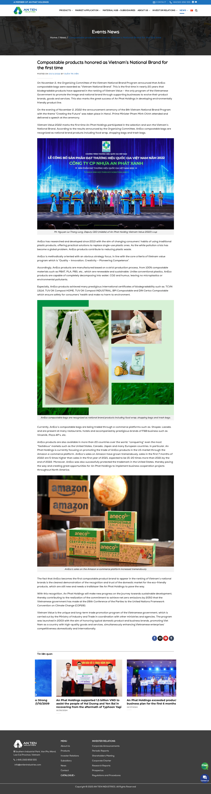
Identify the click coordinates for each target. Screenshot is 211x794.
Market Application (87, 10)
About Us (65, 746)
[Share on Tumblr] (171, 638)
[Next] (169, 685)
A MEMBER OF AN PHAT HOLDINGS (31, 2)
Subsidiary (66, 761)
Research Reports (101, 766)
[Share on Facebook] (154, 638)
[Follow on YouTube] (196, 2)
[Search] (196, 10)
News (183, 10)
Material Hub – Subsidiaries (119, 10)
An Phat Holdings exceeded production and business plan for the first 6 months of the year (140, 702)
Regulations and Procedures (106, 776)
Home (53, 37)
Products (65, 10)
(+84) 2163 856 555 (26, 760)
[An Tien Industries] (25, 10)
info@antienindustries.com (28, 765)
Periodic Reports (100, 751)
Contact (65, 771)
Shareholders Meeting (103, 756)
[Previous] (41, 685)
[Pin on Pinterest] (165, 638)
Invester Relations (70, 756)
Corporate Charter (101, 761)
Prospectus (97, 771)
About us (143, 10)
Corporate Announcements (106, 746)
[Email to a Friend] (160, 638)
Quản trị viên (71, 74)
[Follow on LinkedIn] (193, 2)
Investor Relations (163, 10)
